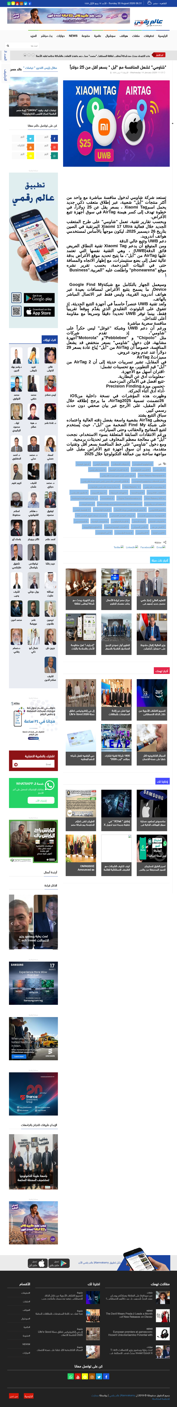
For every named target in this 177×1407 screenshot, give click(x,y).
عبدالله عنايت (50, 593)
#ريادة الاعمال (139, 521)
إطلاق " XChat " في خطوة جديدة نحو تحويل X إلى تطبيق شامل (117, 824)
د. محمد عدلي (33, 456)
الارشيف (6, 75)
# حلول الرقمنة (83, 463)
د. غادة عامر (50, 422)
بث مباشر (46, 35)
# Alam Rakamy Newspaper (151, 475)
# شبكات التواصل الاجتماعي (122, 515)
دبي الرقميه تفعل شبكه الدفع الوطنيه (82, 756)
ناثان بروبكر (33, 538)
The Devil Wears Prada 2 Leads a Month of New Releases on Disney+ (129, 1315)
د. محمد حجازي (50, 484)
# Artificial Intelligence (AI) (84, 498)
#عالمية (27, 1327)
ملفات (136, 35)
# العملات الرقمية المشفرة (117, 526)
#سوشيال (25, 1318)
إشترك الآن (41, 800)
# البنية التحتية (137, 492)
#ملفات (26, 1301)
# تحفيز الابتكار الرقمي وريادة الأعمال (130, 509)
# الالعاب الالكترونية (156, 492)
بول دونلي (33, 591)
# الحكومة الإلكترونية (92, 526)
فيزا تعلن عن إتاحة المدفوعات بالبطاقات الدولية (119, 714)
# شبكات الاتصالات (121, 463)
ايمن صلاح (50, 394)
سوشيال (110, 35)
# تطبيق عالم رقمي (79, 492)
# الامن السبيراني (140, 526)
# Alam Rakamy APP (155, 498)
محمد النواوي (16, 396)
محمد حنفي (33, 396)
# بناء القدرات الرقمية (118, 469)
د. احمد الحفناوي (16, 456)
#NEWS (26, 1344)
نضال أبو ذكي (33, 649)
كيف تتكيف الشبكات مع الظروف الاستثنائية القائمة (117, 867)
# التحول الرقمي (101, 463)
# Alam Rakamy (131, 486)
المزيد (33, 35)
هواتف (124, 35)
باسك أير (16, 538)
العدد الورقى (6, 52)
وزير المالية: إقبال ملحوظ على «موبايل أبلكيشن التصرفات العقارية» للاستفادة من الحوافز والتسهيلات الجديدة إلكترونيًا (91, 55)
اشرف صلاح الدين (50, 677)
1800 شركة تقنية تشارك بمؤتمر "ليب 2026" (117, 756)
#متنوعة (26, 1335)
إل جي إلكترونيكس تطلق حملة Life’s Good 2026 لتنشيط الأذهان (81, 714)
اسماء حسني (50, 456)
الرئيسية (162, 35)
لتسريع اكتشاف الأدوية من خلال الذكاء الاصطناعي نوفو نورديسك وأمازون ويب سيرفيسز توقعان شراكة (62, 1298)
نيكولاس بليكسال (33, 565)
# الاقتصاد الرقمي (82, 509)
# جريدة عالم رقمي (97, 469)
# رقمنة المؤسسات (124, 532)
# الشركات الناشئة (157, 521)
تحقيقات (149, 35)
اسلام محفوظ (16, 512)
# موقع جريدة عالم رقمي (154, 486)
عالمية (97, 35)
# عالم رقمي (159, 469)
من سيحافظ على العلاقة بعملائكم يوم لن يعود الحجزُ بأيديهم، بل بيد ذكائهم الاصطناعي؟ (129, 1296)
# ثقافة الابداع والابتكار (155, 504)
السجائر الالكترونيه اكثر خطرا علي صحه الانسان (153, 756)
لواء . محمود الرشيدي (16, 426)
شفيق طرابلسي (16, 565)
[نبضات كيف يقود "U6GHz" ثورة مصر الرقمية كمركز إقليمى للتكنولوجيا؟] (33, 96)
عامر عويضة (33, 621)
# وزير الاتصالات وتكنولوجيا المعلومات (148, 481)
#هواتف (26, 1310)
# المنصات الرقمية (99, 521)
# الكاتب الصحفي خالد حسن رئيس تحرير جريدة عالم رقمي (105, 481)
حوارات (61, 35)
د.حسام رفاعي (16, 649)
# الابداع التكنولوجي (120, 521)
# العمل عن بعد (158, 526)
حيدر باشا (50, 563)
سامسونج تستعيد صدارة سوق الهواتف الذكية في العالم (153, 824)
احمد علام (50, 538)
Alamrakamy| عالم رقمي (122, 1395)
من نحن (14, 1396)
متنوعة (86, 35)
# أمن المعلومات (104, 532)
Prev (11, 922)
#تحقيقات (25, 1293)
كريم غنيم (16, 482)
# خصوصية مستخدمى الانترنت (151, 515)
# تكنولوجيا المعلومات (143, 463)
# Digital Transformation (129, 498)
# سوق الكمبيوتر (99, 492)
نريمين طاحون (50, 621)
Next (55, 922)
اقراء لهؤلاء (49, 339)
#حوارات (26, 1352)
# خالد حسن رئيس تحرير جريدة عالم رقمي (117, 475)
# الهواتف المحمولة (119, 492)
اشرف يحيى (16, 593)
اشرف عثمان (33, 484)
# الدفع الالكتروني (157, 509)
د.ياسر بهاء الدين (16, 368)
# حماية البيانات (87, 504)
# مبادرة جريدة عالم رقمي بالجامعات (104, 486)
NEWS (73, 35)
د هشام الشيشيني (33, 512)
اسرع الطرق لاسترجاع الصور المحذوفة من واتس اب (152, 869)
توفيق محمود (50, 512)
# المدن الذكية (158, 532)
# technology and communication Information (120, 504)
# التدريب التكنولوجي (140, 469)
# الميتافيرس (142, 532)
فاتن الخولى (50, 368)
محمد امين (16, 619)
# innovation (107, 498)
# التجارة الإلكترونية (102, 509)
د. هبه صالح (33, 424)
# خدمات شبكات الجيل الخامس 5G (91, 515)
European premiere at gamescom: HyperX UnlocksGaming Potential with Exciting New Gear (130, 1334)
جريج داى (50, 647)
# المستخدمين (81, 521)
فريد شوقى (33, 368)
